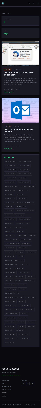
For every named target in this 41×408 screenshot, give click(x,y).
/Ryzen (22, 235)
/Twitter (10, 326)
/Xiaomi (23, 198)
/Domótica (20, 227)
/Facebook (10, 198)
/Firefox (10, 256)
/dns (8, 309)
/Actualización (12, 243)
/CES (31, 276)
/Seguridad (25, 161)
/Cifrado (10, 342)
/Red (24, 313)
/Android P (29, 281)
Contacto (4, 396)
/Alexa (9, 223)
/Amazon (9, 202)
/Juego (9, 206)
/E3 (18, 281)
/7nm (25, 338)
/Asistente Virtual (25, 202)
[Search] (29, 3)
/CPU (21, 326)
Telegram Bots (6, 386)
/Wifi (31, 326)
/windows (10, 235)
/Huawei (21, 285)
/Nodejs (9, 231)
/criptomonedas (24, 174)
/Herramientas (11, 239)
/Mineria (23, 334)
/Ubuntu (22, 318)
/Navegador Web (12, 293)
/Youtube (10, 318)
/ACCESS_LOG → (8, 92)
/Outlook (17, 126)
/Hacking (26, 239)
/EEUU (31, 322)
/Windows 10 (11, 186)
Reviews (4, 393)
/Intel (9, 194)
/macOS (26, 243)
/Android (24, 165)
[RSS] (32, 383)
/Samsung (21, 206)
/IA (21, 256)
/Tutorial (8, 69)
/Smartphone (11, 264)
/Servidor (24, 305)
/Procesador (24, 219)
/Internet (10, 219)
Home (3, 383)
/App (20, 231)
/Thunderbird (18, 69)
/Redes (9, 330)
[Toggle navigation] (37, 3)
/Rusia (19, 309)
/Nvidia (19, 215)
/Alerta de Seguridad (25, 211)
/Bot (19, 194)
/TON (8, 252)
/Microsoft (10, 190)
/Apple (23, 169)
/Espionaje (10, 305)
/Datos (19, 252)
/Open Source (11, 313)
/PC (21, 301)
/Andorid (29, 297)
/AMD (22, 178)
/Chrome (20, 330)
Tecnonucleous (10, 369)
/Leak (29, 309)
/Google (9, 174)
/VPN (8, 281)
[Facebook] (23, 383)
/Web (22, 289)
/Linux (9, 211)
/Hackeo (23, 190)
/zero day (10, 334)
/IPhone (23, 248)
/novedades (10, 178)
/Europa (9, 322)
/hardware (10, 248)
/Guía (20, 322)
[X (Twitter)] (28, 383)
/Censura (19, 276)
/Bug (8, 215)
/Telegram (10, 165)
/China (24, 264)
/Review (9, 285)
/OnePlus (30, 252)
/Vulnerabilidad (27, 186)
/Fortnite (10, 301)
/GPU (8, 268)
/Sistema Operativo (13, 297)
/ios (8, 227)
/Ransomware (24, 272)
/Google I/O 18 (12, 338)
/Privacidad (23, 182)
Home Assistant (7, 389)
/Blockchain (22, 223)
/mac (8, 276)
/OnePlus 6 (10, 289)
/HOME (3, 13)
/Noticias (10, 161)
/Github (19, 268)
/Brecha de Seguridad (14, 260)
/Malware (10, 182)
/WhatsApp (10, 272)
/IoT (32, 235)
